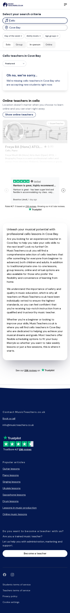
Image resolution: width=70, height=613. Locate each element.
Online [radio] (49, 44)
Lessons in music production (20, 507)
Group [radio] (19, 44)
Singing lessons (12, 481)
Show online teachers (19, 114)
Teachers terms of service (16, 590)
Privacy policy (10, 596)
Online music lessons (15, 514)
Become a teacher (35, 553)
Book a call (9, 418)
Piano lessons (11, 475)
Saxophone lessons (14, 494)
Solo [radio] (8, 44)
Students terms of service (17, 584)
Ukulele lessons (12, 488)
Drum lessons (11, 501)
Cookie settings (11, 602)
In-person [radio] (35, 44)
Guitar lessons (11, 468)
